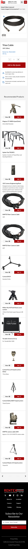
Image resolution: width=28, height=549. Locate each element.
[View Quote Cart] (21, 2)
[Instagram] (17, 495)
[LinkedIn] (21, 495)
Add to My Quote (14, 65)
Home (2, 7)
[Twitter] (5, 495)
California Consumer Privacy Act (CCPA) (14, 542)
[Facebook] (13, 495)
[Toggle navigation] (25, 2)
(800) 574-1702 (12, 1)
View (6, 117)
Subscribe (14, 527)
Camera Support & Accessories (9, 9)
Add (18, 117)
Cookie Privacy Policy (14, 545)
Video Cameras (9, 7)
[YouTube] (10, 495)
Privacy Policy (14, 539)
